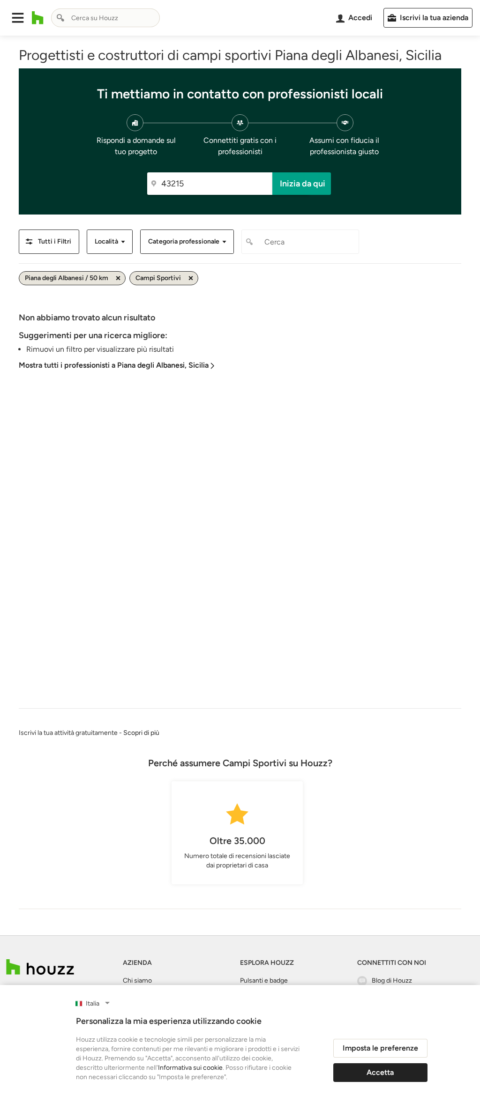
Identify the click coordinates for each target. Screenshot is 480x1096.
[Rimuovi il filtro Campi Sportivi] (191, 278)
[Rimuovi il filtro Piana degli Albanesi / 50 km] (118, 278)
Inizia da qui (302, 183)
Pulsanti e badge (264, 981)
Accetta (380, 1072)
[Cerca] (60, 17)
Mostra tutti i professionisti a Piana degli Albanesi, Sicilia (114, 365)
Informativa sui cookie (190, 1068)
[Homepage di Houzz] (37, 17)
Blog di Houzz (392, 981)
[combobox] (105, 17)
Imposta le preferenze (380, 1048)
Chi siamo (137, 981)
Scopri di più (141, 733)
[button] (18, 17)
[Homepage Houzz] (40, 967)
